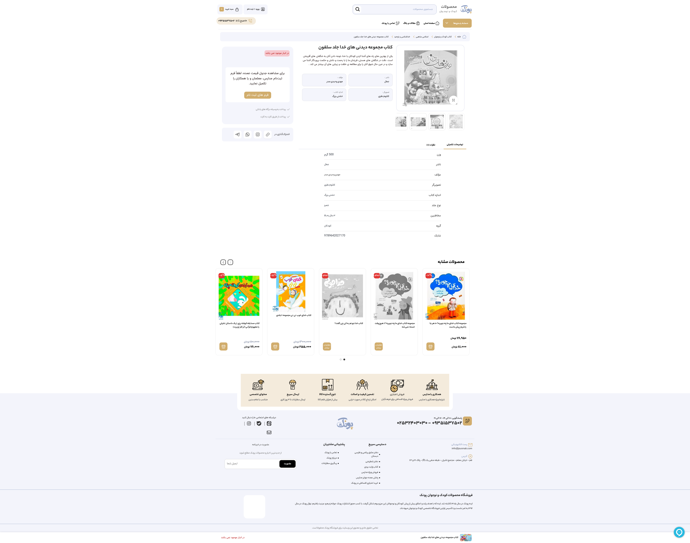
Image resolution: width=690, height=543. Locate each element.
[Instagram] (249, 423)
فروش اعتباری (397, 394)
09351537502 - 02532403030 (429, 423)
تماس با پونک (331, 453)
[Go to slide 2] (341, 359)
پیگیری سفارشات (329, 463)
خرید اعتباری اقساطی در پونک (364, 483)
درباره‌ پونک (331, 458)
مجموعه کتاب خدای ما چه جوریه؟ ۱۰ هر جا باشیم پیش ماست (448, 325)
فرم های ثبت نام (257, 95)
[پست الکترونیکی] (470, 445)
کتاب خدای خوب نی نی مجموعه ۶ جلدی (293, 315)
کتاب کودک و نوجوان (443, 37)
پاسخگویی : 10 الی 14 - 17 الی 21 (448, 418)
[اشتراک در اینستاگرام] (258, 134)
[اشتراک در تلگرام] (238, 134)
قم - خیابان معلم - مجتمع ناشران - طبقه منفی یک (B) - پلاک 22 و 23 (440, 460)
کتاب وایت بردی (371, 467)
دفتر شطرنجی (371, 462)
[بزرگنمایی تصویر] (453, 100)
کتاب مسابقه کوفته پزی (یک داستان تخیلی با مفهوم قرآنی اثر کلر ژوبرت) (239, 325)
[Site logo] (466, 9)
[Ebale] (259, 423)
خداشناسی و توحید (402, 37)
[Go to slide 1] (344, 359)
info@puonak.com (462, 449)
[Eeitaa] (269, 423)
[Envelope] (268, 432)
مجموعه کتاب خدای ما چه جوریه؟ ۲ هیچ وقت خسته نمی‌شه (395, 325)
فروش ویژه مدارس (369, 472)
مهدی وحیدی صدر (332, 175)
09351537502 (226, 21)
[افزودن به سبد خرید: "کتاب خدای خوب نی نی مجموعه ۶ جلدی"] (275, 346)
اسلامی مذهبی (421, 37)
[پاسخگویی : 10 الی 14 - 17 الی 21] (467, 421)
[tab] (455, 145)
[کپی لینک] (268, 134)
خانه (459, 37)
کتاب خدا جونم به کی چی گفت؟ (349, 323)
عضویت (287, 464)
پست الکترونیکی (459, 444)
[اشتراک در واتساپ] (248, 134)
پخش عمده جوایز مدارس (367, 478)
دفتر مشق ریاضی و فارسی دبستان (366, 454)
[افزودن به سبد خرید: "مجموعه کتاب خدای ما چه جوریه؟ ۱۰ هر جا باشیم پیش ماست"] (430, 346)
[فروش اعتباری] (397, 386)
